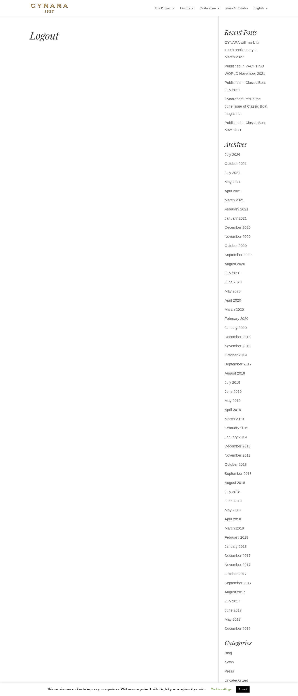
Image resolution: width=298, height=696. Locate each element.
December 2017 (238, 556)
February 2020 (236, 319)
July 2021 (232, 173)
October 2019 (236, 355)
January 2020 (236, 328)
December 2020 (238, 227)
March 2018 (234, 528)
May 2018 (233, 510)
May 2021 (233, 182)
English (259, 8)
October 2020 (236, 246)
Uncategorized (236, 680)
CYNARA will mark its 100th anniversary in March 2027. (242, 50)
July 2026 (232, 155)
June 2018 (233, 501)
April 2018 (233, 519)
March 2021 (234, 200)
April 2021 (233, 191)
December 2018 (238, 446)
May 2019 (233, 401)
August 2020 (235, 264)
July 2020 (232, 273)
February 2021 (236, 209)
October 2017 (236, 574)
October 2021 (236, 164)
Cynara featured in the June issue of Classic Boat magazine (246, 106)
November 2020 (238, 237)
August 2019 (235, 373)
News (229, 662)
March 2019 (234, 419)
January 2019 (236, 437)
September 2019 (238, 364)
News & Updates (236, 8)
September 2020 (238, 255)
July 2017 (232, 601)
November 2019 (238, 346)
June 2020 (233, 282)
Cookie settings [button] (221, 689)
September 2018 (238, 474)
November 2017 (238, 565)
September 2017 (238, 583)
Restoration (208, 8)
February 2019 (236, 428)
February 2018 (236, 537)
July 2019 (232, 382)
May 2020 (233, 291)
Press (229, 671)
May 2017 (233, 619)
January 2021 (236, 218)
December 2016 (238, 629)
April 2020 (233, 300)
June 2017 (233, 610)
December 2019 (238, 337)
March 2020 (234, 309)
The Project (163, 8)
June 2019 (233, 392)
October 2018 (236, 464)
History (185, 8)
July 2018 (232, 492)
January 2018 (236, 546)
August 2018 (235, 483)
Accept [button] (243, 689)
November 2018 (238, 455)
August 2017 (235, 592)
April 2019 (233, 410)
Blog (228, 653)
